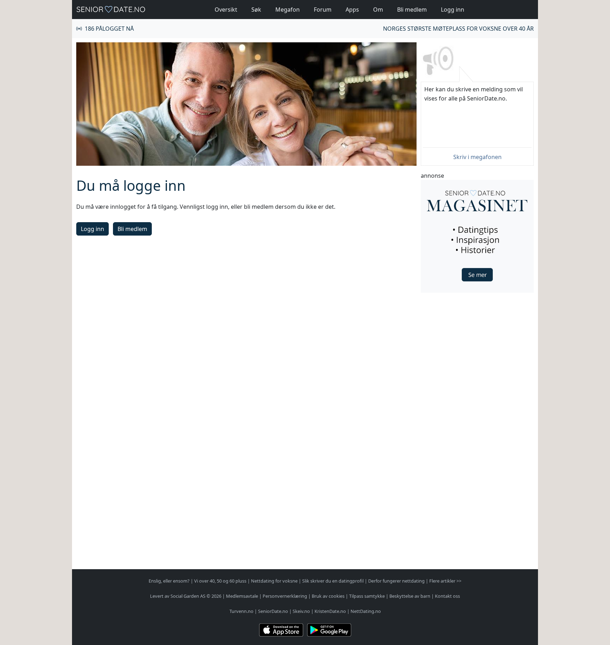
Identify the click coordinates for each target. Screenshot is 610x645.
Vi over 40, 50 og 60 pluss (220, 581)
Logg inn (452, 9)
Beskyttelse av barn (409, 596)
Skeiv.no (301, 611)
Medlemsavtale (242, 596)
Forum (322, 9)
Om (378, 9)
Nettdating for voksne (274, 581)
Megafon (287, 9)
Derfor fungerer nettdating (396, 581)
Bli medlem (412, 9)
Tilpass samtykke (367, 596)
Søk (256, 9)
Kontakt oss (447, 596)
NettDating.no (366, 611)
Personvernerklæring (285, 596)
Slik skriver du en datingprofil (333, 581)
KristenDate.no (330, 611)
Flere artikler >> (445, 581)
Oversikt (226, 9)
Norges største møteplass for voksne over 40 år (458, 28)
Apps (352, 9)
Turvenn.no (241, 611)
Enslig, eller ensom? (169, 581)
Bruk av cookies (328, 596)
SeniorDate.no (273, 611)
